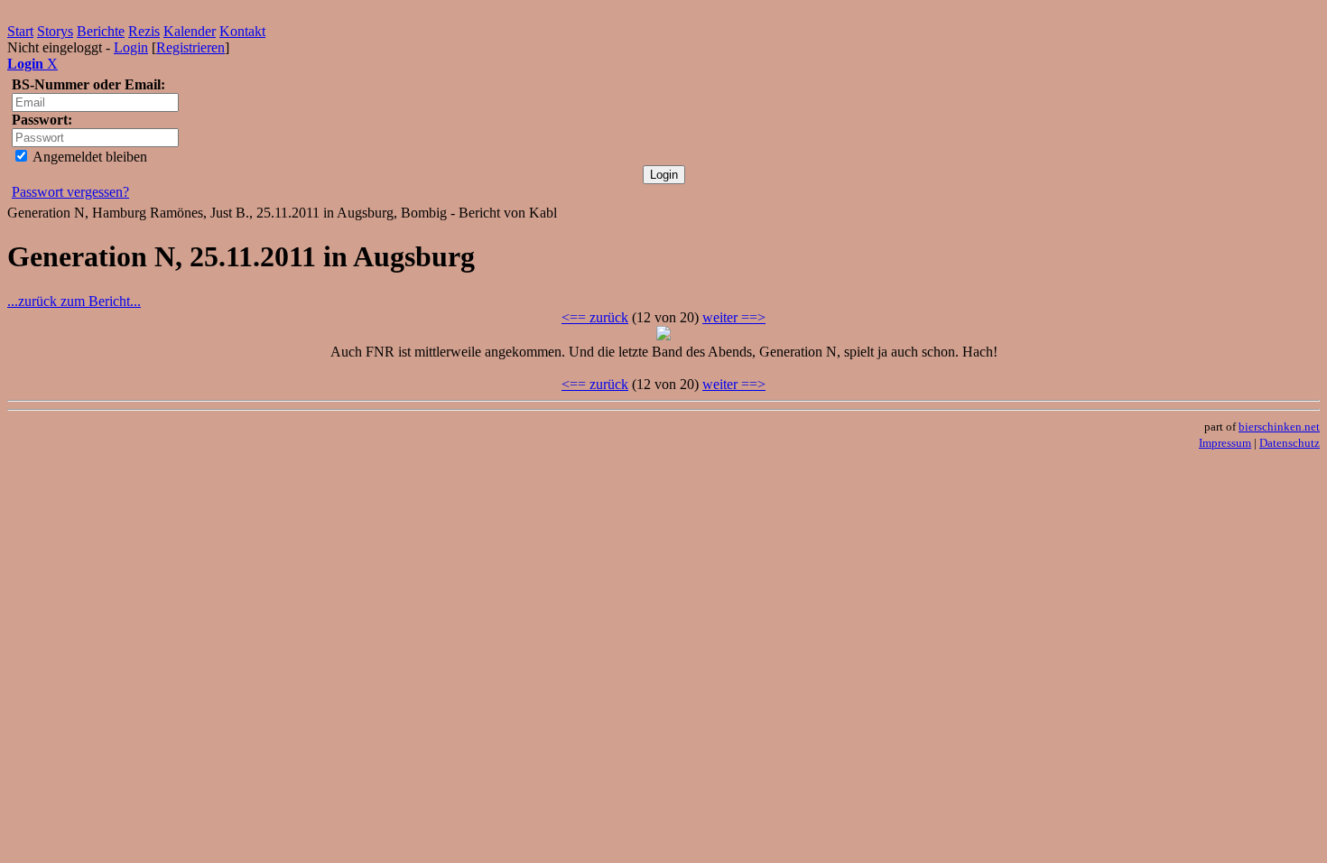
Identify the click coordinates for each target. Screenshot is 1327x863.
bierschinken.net (1279, 426)
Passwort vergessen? (70, 192)
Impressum (1225, 443)
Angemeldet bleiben (88, 156)
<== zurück (594, 317)
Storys (55, 31)
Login (131, 47)
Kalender (189, 31)
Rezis (144, 31)
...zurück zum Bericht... (74, 301)
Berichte (101, 31)
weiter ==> (734, 317)
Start (20, 31)
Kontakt (242, 31)
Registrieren (190, 47)
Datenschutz (1289, 443)
